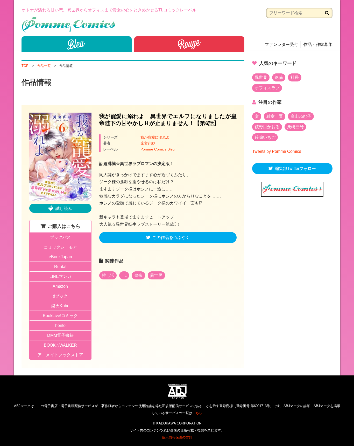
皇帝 (138, 275)
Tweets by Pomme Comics (276, 151)
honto (60, 325)
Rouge (189, 44)
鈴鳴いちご (265, 137)
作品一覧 (44, 66)
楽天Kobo (60, 306)
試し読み (63, 208)
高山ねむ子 (301, 116)
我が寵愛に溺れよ (154, 137)
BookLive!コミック (60, 315)
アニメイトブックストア (60, 355)
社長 (295, 77)
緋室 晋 (274, 116)
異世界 (156, 275)
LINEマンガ (60, 276)
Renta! (60, 266)
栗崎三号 (295, 127)
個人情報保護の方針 (177, 437)
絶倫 (279, 77)
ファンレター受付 (281, 44)
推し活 (108, 275)
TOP (25, 66)
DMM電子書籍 (60, 335)
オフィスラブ (267, 88)
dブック (60, 296)
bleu (77, 44)
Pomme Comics (68, 25)
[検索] (327, 13)
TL (124, 275)
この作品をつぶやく (171, 237)
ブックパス (60, 237)
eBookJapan (60, 257)
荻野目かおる (267, 127)
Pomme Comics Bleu (157, 149)
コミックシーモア (60, 247)
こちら (197, 413)
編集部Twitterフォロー (295, 168)
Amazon (60, 286)
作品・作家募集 (317, 44)
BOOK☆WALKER (60, 345)
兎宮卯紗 (147, 143)
